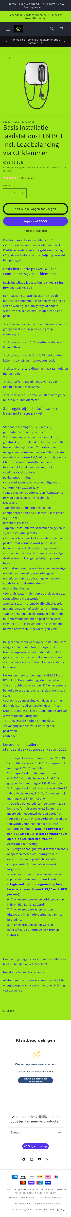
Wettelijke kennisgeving (48, 1209)
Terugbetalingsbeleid (50, 1197)
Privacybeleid (28, 1197)
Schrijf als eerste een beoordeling (36, 1080)
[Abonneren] (59, 1132)
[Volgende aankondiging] (64, 41)
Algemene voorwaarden (47, 1203)
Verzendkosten (35, 167)
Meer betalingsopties (35, 230)
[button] (8, 28)
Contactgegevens (22, 1209)
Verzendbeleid (23, 1203)
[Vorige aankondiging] (6, 41)
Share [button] (10, 1011)
